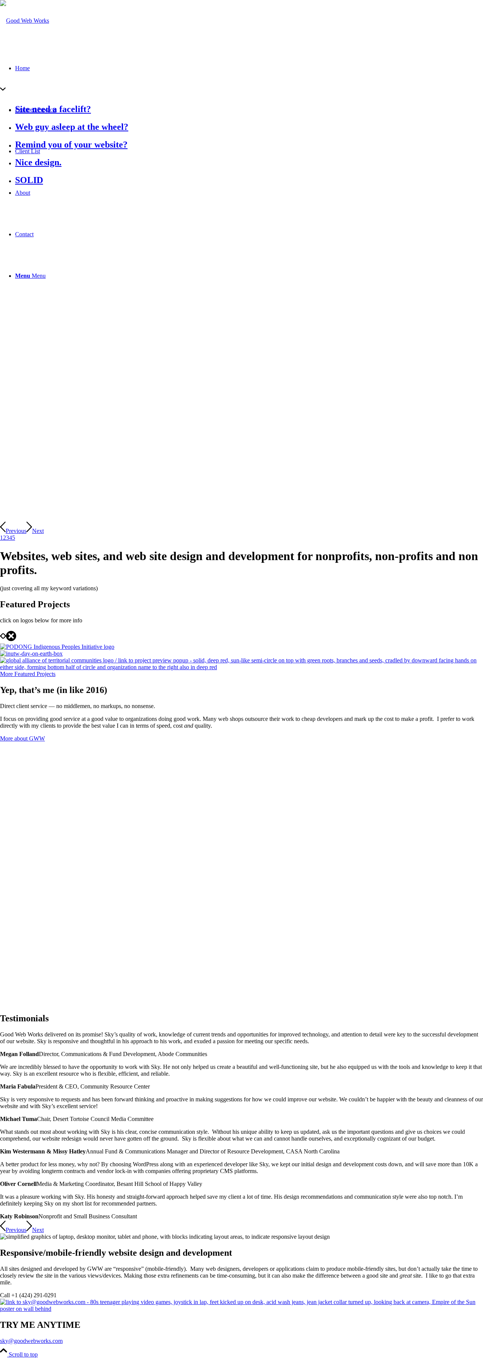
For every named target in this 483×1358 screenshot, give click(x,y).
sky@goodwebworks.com (31, 1341)
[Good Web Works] (24, 20)
